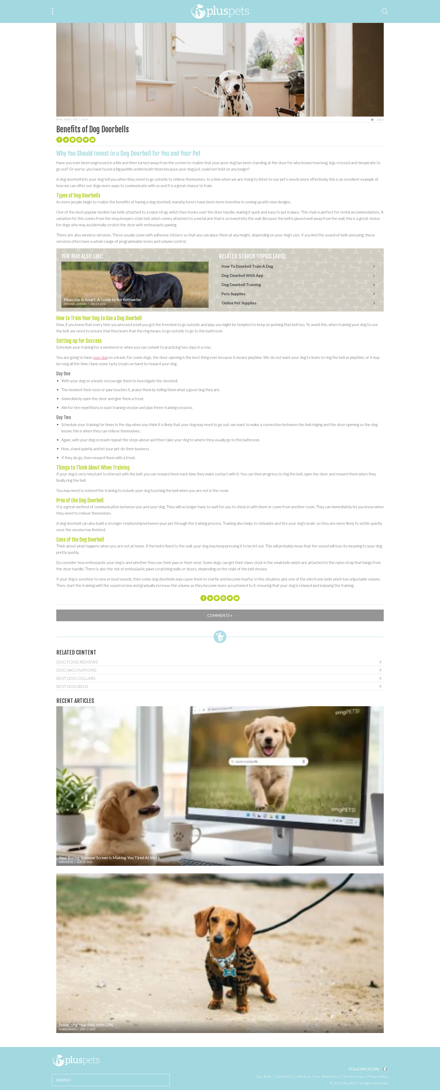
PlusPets (76, 1060)
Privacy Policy (377, 1076)
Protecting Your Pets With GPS (86, 1024)
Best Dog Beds (72, 686)
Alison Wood (67, 1029)
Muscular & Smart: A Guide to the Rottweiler (102, 299)
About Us (304, 1076)
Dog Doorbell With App (242, 275)
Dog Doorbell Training (241, 284)
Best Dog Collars (75, 678)
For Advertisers (327, 1076)
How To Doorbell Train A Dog (247, 266)
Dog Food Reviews (77, 661)
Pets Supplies (233, 293)
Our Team (263, 1076)
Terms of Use (353, 1076)
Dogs (380, 119)
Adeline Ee (66, 861)
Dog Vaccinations (76, 670)
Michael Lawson (75, 303)
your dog (100, 357)
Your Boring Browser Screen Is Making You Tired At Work (109, 857)
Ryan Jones (63, 119)
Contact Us (284, 1076)
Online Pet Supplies (239, 303)
